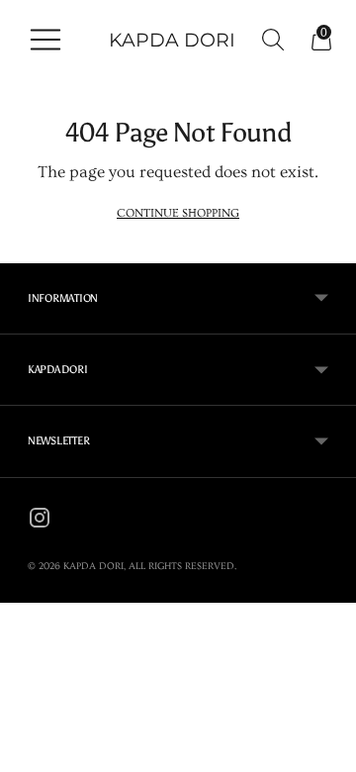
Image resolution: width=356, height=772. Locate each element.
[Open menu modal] (40, 39)
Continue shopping (178, 213)
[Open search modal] (267, 39)
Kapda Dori (93, 566)
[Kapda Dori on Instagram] (39, 521)
